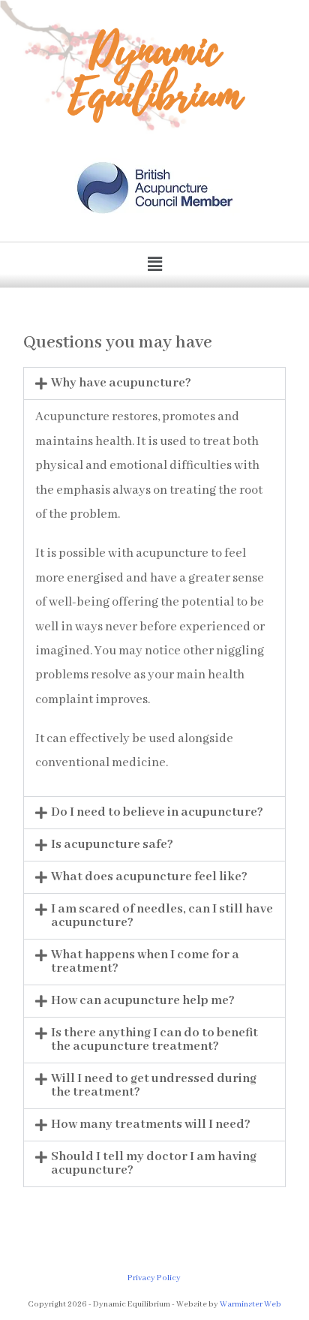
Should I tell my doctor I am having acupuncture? (153, 1163)
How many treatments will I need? (150, 1124)
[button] (154, 265)
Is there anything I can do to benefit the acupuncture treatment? (154, 1039)
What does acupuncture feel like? (149, 877)
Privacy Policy (154, 1278)
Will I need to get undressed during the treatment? (153, 1085)
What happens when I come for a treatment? (145, 961)
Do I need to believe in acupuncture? (157, 812)
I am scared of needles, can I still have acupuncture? (162, 916)
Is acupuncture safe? (112, 844)
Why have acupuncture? (121, 383)
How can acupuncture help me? (143, 1001)
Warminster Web (250, 1304)
